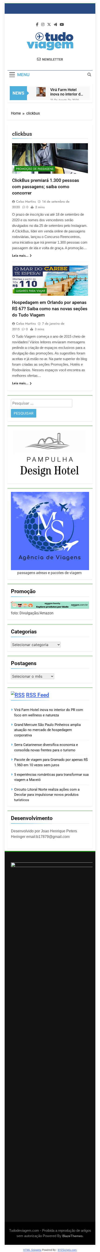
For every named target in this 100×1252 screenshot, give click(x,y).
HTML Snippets (32, 1250)
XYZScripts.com (67, 1250)
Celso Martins (26, 201)
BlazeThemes (72, 1236)
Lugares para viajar (30, 291)
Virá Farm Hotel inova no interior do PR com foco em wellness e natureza (66, 92)
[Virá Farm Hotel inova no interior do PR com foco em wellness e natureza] (41, 91)
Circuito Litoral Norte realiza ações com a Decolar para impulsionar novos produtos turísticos (47, 794)
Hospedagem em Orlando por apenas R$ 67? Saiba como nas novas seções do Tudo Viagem (49, 309)
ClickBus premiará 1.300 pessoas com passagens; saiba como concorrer (45, 187)
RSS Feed (37, 695)
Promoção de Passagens (34, 169)
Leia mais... (20, 255)
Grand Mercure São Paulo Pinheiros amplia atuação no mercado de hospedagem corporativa (47, 730)
